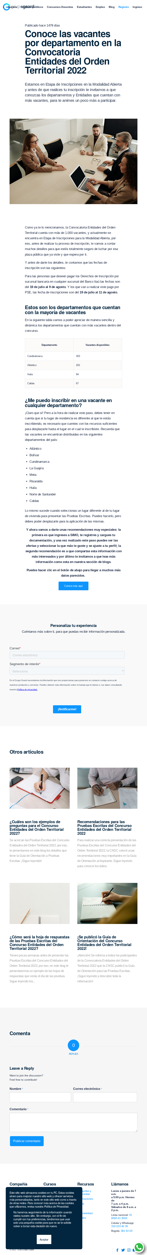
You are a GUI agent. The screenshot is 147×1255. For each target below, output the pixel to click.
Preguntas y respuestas (84, 1192)
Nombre (16, 1088)
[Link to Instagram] (129, 1250)
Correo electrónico (87, 1088)
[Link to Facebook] (117, 1250)
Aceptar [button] (44, 1239)
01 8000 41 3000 (121, 1216)
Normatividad (84, 1213)
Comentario (19, 1109)
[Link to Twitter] (123, 1250)
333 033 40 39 (119, 1226)
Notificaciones (85, 1198)
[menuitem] (12, 7)
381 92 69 (126, 1230)
